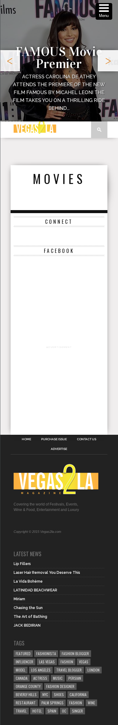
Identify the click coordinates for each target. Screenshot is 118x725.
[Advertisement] (64, 151)
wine (91, 702)
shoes (59, 694)
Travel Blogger (69, 669)
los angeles (41, 669)
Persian (74, 678)
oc (64, 710)
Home (26, 439)
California (78, 694)
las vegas (47, 661)
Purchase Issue (54, 439)
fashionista (46, 653)
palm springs (52, 702)
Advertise (59, 449)
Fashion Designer (60, 686)
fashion (75, 702)
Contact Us (86, 439)
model (20, 669)
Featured (23, 653)
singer (77, 710)
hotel (37, 710)
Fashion (67, 661)
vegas (83, 661)
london (93, 669)
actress (40, 678)
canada (22, 678)
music (58, 678)
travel (21, 710)
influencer (24, 661)
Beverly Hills (26, 694)
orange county (28, 686)
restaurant (26, 702)
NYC (45, 694)
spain (52, 710)
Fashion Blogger (75, 653)
